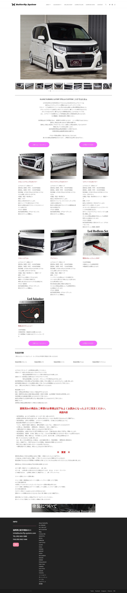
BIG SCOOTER (43, 529)
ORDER (41, 560)
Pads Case (42, 564)
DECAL (41, 538)
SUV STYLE (42, 568)
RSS (114, 591)
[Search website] (106, 4)
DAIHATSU (42, 536)
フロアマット (42, 581)
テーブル (41, 579)
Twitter (92, 591)
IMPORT (41, 551)
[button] (38, 144)
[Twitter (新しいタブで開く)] (109, 4)
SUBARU (41, 566)
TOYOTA (41, 573)
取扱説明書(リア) (39, 362)
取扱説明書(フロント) (21, 362)
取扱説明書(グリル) (78, 362)
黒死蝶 (41, 584)
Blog (40, 532)
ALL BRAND (42, 525)
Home (40, 547)
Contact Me (42, 534)
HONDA (41, 549)
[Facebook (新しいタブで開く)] (112, 4)
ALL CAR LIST (42, 527)
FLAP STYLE (42, 542)
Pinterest (110, 591)
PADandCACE (42, 562)
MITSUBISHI (42, 555)
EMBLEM (41, 540)
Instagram (103, 591)
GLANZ (41, 545)
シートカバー (42, 575)
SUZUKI (41, 571)
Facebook (97, 591)
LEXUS (40, 553)
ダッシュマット (43, 577)
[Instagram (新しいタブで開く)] (115, 4)
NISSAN (41, 558)
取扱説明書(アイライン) (99, 362)
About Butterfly (43, 523)
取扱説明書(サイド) (59, 362)
